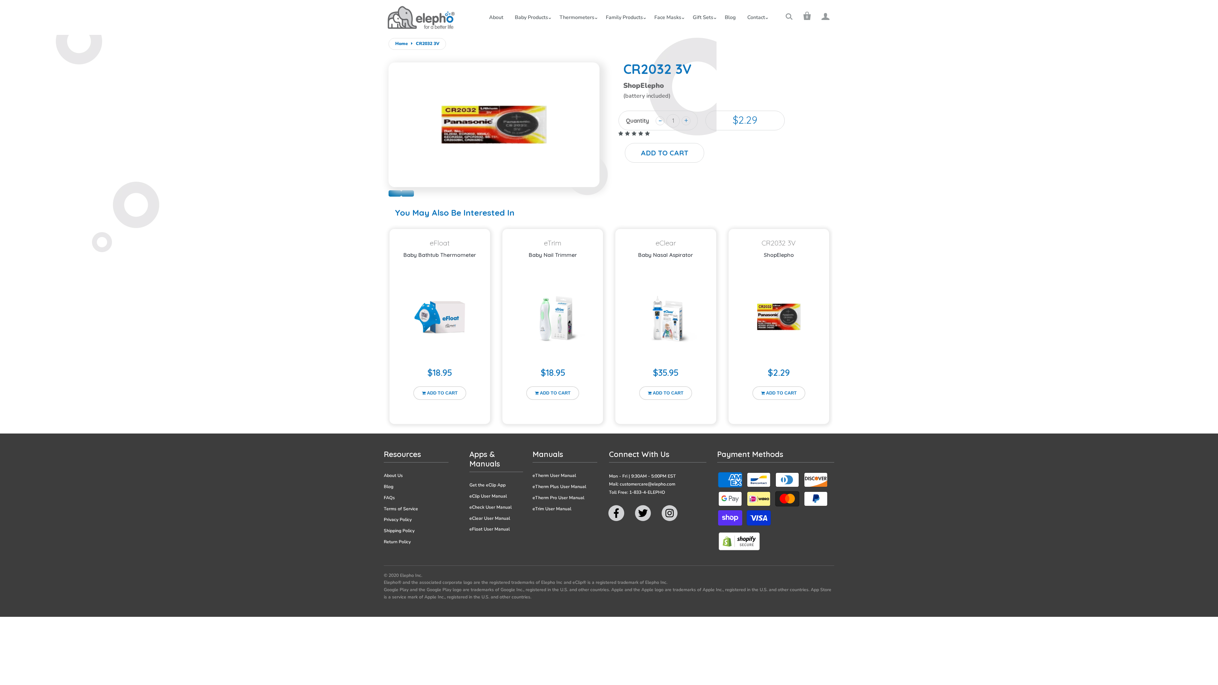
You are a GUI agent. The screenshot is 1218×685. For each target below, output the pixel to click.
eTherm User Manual (554, 476)
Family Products (624, 17)
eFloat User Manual (489, 529)
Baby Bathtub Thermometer (439, 254)
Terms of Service (401, 509)
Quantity (637, 120)
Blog (730, 17)
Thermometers (577, 17)
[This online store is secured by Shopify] (739, 549)
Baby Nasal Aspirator (665, 254)
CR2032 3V (427, 44)
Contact (756, 17)
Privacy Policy (398, 520)
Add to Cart (442, 392)
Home (401, 44)
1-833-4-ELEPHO (647, 492)
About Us (393, 476)
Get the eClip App (487, 485)
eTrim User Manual (552, 509)
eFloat (407, 193)
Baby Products (531, 17)
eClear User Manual (489, 518)
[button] (635, 134)
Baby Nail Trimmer (553, 254)
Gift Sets (703, 17)
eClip (395, 193)
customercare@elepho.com (647, 484)
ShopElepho (779, 254)
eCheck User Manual (490, 507)
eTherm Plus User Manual (559, 487)
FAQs (389, 498)
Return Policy (397, 542)
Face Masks (667, 17)
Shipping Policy (399, 531)
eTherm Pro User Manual (558, 498)
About (496, 17)
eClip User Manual (488, 496)
